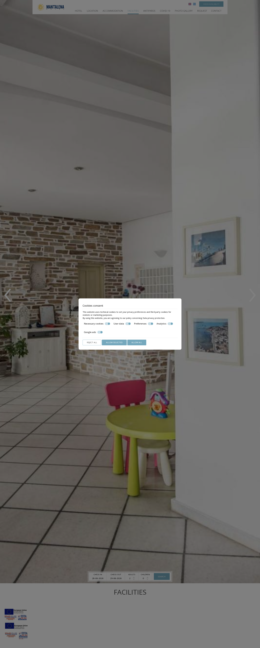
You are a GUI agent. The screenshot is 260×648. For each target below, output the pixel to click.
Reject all (92, 342)
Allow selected (114, 342)
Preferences (140, 323)
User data (118, 323)
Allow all (136, 342)
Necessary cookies (93, 323)
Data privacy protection (154, 318)
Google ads (90, 332)
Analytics (161, 323)
